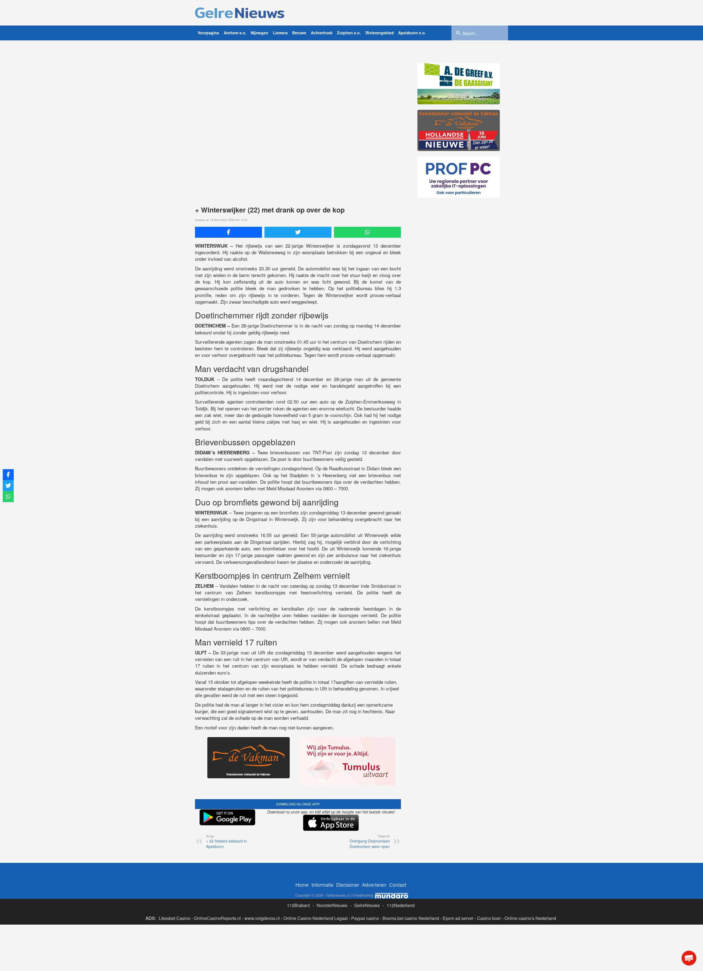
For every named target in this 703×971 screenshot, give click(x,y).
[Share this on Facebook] (228, 232)
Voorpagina (208, 32)
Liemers (280, 32)
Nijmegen (259, 32)
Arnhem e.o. (235, 32)
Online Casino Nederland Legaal (315, 918)
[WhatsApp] (367, 232)
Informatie (322, 884)
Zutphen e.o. (349, 32)
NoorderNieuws (332, 905)
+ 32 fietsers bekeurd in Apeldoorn (226, 841)
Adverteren (374, 884)
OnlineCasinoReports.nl (217, 918)
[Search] (458, 33)
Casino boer (489, 918)
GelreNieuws (367, 905)
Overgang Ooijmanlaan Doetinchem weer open (370, 841)
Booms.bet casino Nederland (411, 918)
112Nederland (401, 905)
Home (302, 884)
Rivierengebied (380, 32)
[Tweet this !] (297, 232)
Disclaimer (347, 884)
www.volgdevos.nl (262, 918)
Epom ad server (458, 918)
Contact (397, 884)
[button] (689, 958)
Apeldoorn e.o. (412, 32)
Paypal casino (365, 918)
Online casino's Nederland (530, 918)
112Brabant (298, 905)
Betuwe (299, 32)
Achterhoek (322, 32)
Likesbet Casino (174, 918)
